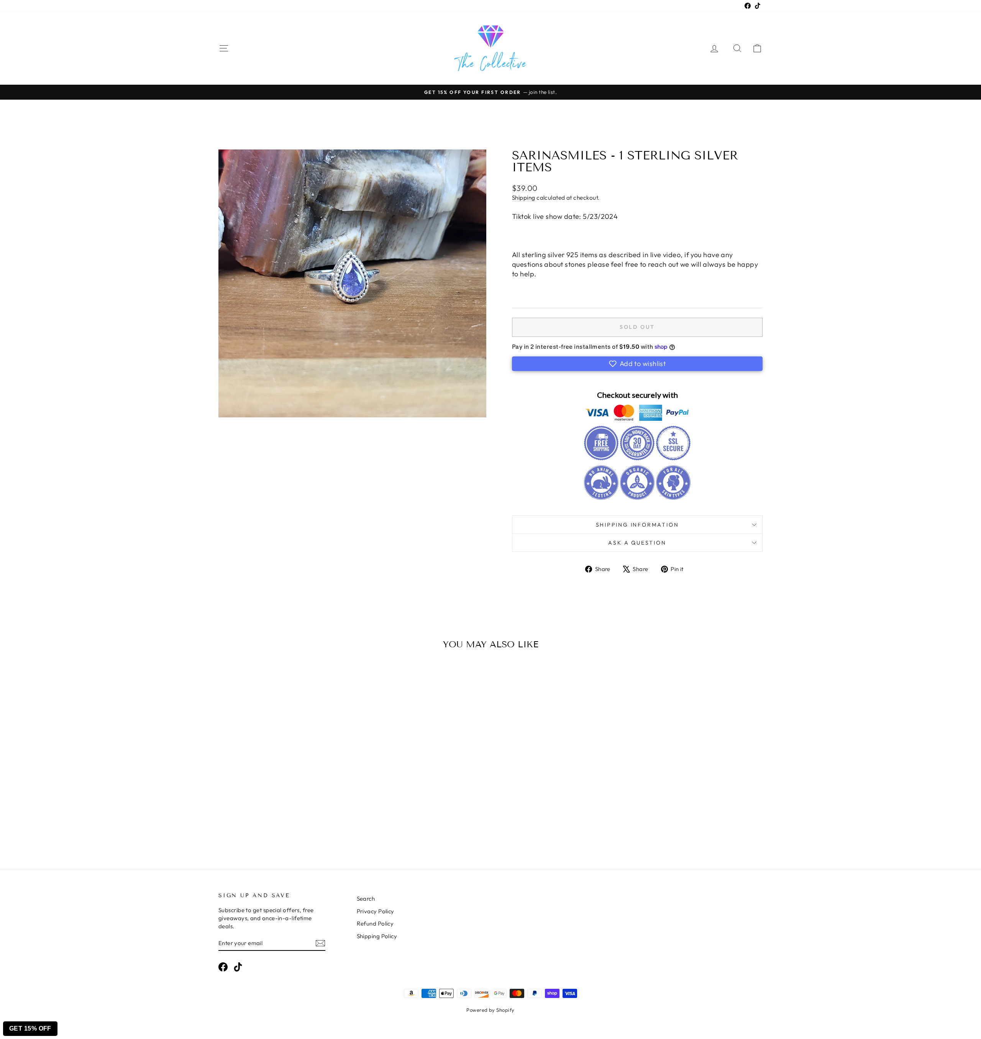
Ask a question (637, 542)
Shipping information (637, 524)
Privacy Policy (375, 911)
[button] (637, 363)
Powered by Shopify (490, 1010)
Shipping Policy (377, 936)
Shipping (523, 197)
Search (366, 898)
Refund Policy (375, 923)
